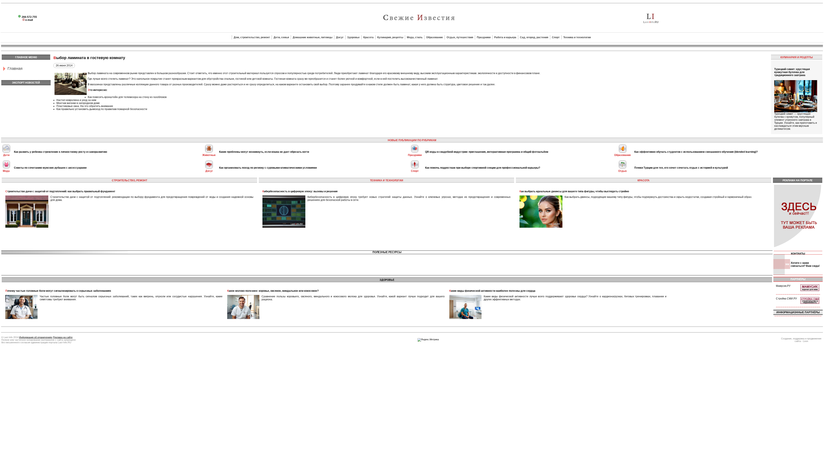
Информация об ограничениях (35, 337)
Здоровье (353, 37)
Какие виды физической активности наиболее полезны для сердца (492, 290)
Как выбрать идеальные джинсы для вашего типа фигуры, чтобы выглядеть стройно (574, 191)
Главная (15, 68)
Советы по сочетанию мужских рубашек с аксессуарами (50, 167)
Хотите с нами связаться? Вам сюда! (805, 264)
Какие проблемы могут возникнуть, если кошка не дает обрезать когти (264, 151)
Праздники (484, 37)
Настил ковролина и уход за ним (76, 100)
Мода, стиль (415, 37)
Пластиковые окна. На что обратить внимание (84, 106)
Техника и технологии (577, 37)
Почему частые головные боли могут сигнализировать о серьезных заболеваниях (58, 290)
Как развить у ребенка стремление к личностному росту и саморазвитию (60, 151)
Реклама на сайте (63, 337)
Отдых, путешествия (460, 37)
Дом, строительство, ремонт (252, 37)
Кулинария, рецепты (390, 37)
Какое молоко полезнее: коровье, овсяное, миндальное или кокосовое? (273, 290)
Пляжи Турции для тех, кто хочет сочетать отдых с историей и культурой (681, 167)
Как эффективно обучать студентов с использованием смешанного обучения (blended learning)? (696, 151)
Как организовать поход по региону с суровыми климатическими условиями (268, 167)
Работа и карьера (505, 37)
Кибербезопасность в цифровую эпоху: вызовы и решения (300, 191)
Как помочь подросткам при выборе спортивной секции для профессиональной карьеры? (482, 167)
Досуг (340, 37)
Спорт (556, 37)
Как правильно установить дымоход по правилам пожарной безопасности (101, 109)
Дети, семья (281, 37)
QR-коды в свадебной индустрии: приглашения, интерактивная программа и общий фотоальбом (486, 151)
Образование (434, 37)
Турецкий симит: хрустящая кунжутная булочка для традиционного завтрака (792, 72)
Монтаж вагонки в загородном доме (78, 103)
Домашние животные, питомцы (312, 37)
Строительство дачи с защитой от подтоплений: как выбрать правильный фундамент (60, 191)
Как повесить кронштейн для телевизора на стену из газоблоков (127, 97)
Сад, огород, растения (534, 37)
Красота (368, 37)
